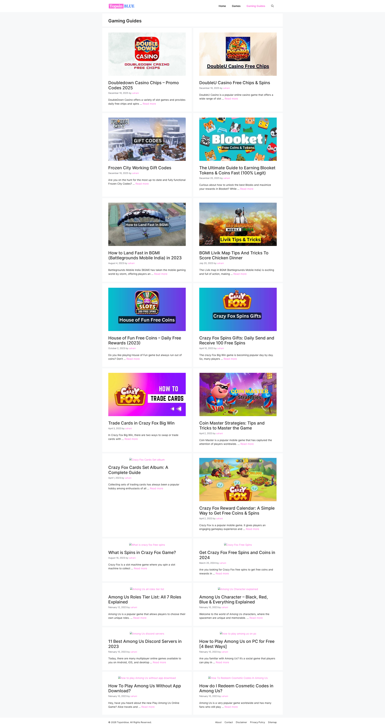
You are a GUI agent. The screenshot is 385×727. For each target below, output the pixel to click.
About (218, 722)
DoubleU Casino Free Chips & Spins (234, 82)
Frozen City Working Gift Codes (139, 167)
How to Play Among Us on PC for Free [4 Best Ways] (236, 644)
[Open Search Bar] (272, 6)
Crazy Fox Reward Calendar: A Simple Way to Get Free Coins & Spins (237, 511)
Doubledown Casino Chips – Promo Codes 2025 (143, 85)
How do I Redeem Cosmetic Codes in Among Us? (236, 688)
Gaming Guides (255, 6)
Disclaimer (241, 722)
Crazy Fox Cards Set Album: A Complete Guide (138, 470)
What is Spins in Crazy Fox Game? (142, 552)
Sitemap (272, 722)
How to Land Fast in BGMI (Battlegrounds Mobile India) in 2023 (145, 255)
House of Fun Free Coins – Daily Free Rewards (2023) (144, 340)
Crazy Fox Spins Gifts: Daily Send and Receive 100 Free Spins (236, 340)
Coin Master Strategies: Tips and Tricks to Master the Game (232, 425)
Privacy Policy (257, 722)
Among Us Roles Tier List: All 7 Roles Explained (144, 599)
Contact (229, 722)
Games (236, 6)
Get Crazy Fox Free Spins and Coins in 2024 (237, 555)
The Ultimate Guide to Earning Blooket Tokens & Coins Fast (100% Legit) (237, 170)
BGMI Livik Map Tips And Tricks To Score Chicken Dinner (233, 255)
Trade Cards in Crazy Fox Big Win (141, 423)
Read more (149, 103)
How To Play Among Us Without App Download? (144, 688)
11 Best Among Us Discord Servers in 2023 (145, 644)
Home (222, 6)
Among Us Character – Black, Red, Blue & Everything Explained (233, 599)
